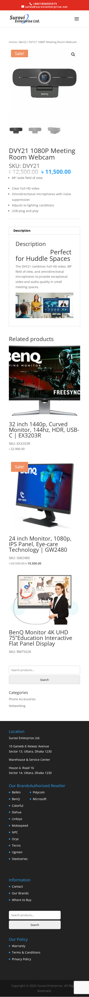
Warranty (18, 946)
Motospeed (20, 825)
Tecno (16, 845)
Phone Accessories (22, 699)
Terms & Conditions (26, 952)
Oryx (15, 839)
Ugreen (17, 852)
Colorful (17, 806)
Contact (17, 886)
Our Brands (20, 893)
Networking (17, 706)
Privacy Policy (21, 959)
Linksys (17, 819)
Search (44, 680)
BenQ (22, 42)
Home (13, 42)
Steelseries (20, 859)
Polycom (39, 792)
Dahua (16, 812)
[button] (73, 54)
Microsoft (39, 799)
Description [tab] (21, 230)
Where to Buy (21, 900)
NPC (15, 832)
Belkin (16, 792)
